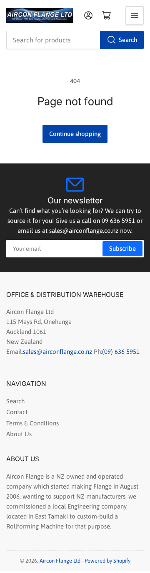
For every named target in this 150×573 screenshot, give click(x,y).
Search (128, 39)
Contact (17, 411)
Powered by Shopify (107, 561)
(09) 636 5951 (121, 351)
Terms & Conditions (32, 423)
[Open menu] (134, 15)
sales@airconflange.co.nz (58, 351)
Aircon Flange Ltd (60, 561)
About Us (19, 433)
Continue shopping (75, 133)
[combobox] (75, 40)
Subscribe (122, 248)
